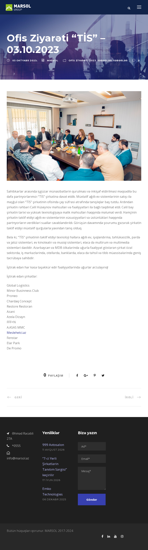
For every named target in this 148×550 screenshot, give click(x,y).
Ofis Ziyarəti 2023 (82, 60)
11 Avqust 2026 (53, 449)
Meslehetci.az (16, 333)
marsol (52, 60)
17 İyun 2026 (51, 480)
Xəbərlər (105, 60)
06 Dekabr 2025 (54, 499)
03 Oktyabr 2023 (24, 60)
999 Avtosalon (53, 444)
